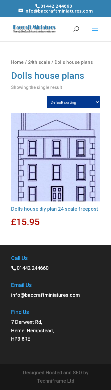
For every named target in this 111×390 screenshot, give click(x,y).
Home (17, 62)
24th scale (39, 62)
